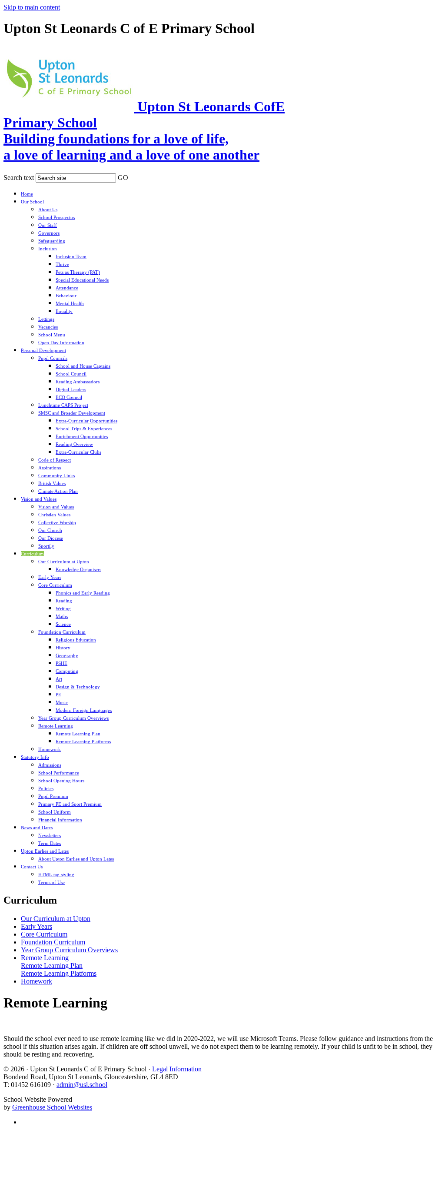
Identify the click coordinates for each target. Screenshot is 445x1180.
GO (123, 177)
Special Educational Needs (82, 280)
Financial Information (60, 819)
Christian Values (54, 514)
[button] (134, 176)
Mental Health (70, 303)
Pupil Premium (53, 796)
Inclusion (47, 248)
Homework (49, 749)
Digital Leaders (71, 389)
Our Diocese (50, 538)
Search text (18, 177)
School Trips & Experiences (84, 428)
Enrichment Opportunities (82, 436)
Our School (32, 201)
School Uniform (54, 811)
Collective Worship (57, 522)
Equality (64, 311)
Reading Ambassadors (78, 381)
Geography (67, 655)
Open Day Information (61, 342)
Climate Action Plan (58, 491)
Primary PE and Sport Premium (70, 804)
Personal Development (43, 350)
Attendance (67, 287)
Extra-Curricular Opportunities (86, 420)
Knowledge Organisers (78, 569)
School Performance (58, 772)
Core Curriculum (55, 585)
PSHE (61, 663)
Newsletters (49, 835)
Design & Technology (78, 686)
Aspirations (49, 467)
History (63, 647)
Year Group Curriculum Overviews (73, 718)
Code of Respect (54, 459)
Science (63, 624)
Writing (63, 608)
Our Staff (47, 225)
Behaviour (66, 295)
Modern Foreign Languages (84, 710)
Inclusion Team (71, 256)
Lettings (46, 319)
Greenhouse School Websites (52, 1107)
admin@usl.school (81, 1084)
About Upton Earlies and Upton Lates (76, 858)
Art (59, 678)
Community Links (56, 475)
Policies (45, 788)
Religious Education (76, 639)
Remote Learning (55, 725)
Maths (62, 616)
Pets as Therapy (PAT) (78, 272)
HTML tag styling (56, 874)
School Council (71, 373)
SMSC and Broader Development (71, 412)
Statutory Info (35, 757)
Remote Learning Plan (78, 733)
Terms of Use (51, 882)
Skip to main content (31, 7)
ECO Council (69, 397)
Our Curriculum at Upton (63, 561)
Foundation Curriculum (62, 632)
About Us (47, 209)
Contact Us (32, 866)
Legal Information (177, 1069)
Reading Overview (74, 444)
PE (58, 694)
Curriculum (32, 553)
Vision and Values (38, 499)
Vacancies (48, 326)
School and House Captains (83, 366)
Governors (49, 233)
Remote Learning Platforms (83, 741)
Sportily (46, 545)
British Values (52, 483)
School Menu (51, 334)
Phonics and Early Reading (83, 592)
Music (62, 702)
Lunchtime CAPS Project (63, 405)
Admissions (49, 765)
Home (27, 193)
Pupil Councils (52, 358)
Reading (64, 600)
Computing (67, 671)
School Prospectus (56, 217)
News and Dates (37, 827)
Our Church (50, 530)
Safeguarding (51, 240)
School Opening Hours (61, 780)
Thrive (62, 264)
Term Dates (49, 843)
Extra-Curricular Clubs (78, 452)
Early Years (49, 577)
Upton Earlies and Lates (45, 851)
